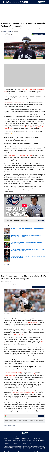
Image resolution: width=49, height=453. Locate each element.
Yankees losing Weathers (33, 322)
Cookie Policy (16, 440)
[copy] (12, 34)
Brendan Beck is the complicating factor (14, 372)
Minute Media (9, 446)
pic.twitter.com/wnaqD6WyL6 (11, 139)
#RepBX (37, 137)
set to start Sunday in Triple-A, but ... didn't (23, 392)
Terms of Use (7, 440)
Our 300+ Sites (36, 436)
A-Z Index (6, 443)
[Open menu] (3, 2)
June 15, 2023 (24, 140)
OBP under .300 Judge (31, 127)
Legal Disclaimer (26, 440)
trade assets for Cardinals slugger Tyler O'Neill (20, 155)
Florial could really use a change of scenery (14, 102)
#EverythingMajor (29, 137)
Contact (24, 436)
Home (5, 264)
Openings (15, 436)
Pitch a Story (25, 438)
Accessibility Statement (39, 440)
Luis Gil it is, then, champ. (18, 334)
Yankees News (11, 264)
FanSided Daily (16, 438)
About (5, 436)
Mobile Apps (7, 438)
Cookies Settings (26, 443)
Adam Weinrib (7, 31)
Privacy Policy (36, 438)
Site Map (15, 443)
